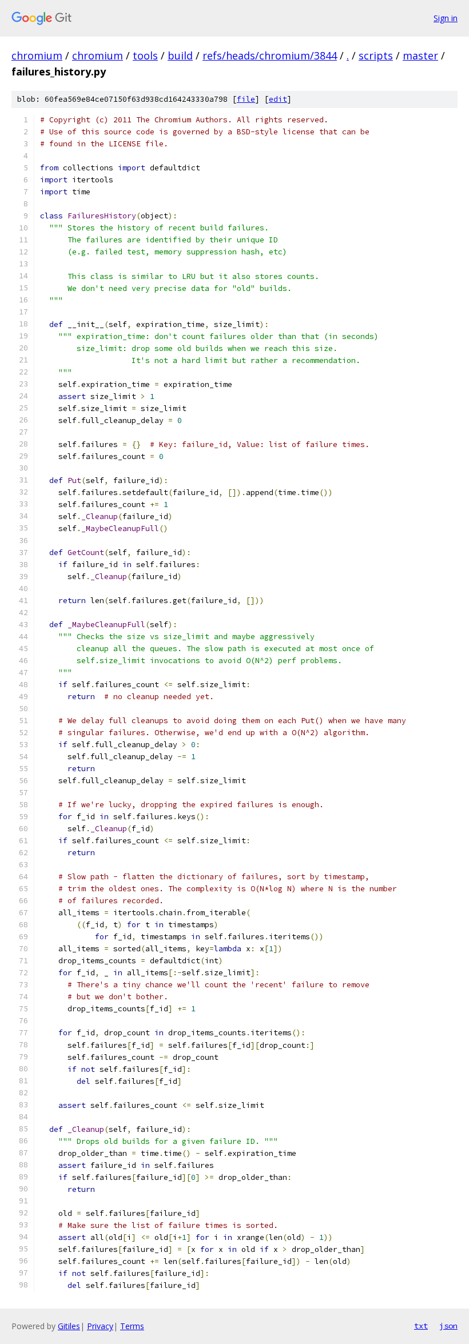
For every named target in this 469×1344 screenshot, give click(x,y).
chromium (36, 55)
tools (145, 55)
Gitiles (69, 1326)
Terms (132, 1326)
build (180, 55)
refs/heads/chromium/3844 (269, 55)
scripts (376, 55)
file (246, 99)
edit (278, 99)
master (420, 55)
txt (421, 1326)
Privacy (100, 1326)
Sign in (446, 18)
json (448, 1326)
